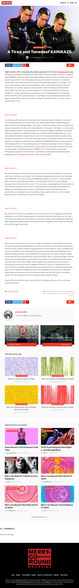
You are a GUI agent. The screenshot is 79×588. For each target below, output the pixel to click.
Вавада (48, 582)
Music (18, 575)
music (63, 293)
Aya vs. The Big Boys (44, 575)
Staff (45, 453)
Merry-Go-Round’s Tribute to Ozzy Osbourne (21, 477)
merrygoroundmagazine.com (52, 293)
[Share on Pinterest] (27, 65)
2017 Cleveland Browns (63, 72)
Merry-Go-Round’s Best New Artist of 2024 (21, 506)
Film (13, 575)
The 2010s (64, 575)
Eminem (49, 291)
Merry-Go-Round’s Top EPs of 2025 (21, 379)
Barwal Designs (26, 582)
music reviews (70, 293)
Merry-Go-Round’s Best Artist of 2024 (56, 477)
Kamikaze (55, 291)
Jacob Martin (11, 453)
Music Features (39, 47)
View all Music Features (38, 517)
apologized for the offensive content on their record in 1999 (27, 154)
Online (56, 575)
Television (26, 575)
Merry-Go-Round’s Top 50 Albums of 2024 (57, 506)
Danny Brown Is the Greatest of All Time (21, 448)
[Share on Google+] (23, 65)
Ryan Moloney (36, 57)
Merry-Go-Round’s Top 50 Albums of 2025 (58, 379)
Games (33, 575)
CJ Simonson (47, 482)
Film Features (48, 430)
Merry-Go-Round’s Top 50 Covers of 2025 (57, 407)
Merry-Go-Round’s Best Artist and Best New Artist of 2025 (21, 408)
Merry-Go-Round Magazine (66, 291)
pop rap (72, 295)
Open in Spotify (11, 115)
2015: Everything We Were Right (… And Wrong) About (56, 448)
